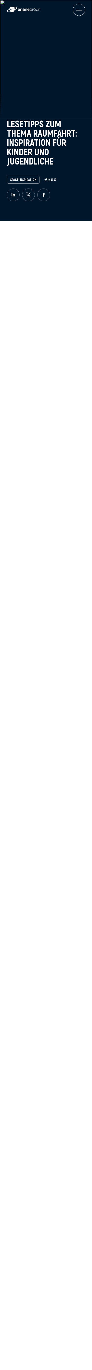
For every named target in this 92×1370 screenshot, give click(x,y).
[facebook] (43, 195)
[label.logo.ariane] (23, 11)
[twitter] (28, 195)
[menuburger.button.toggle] (79, 10)
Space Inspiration (23, 179)
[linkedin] (13, 195)
